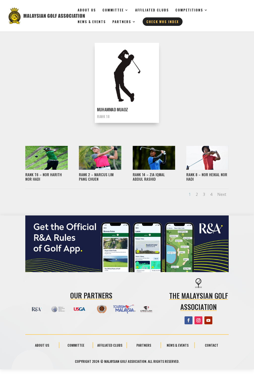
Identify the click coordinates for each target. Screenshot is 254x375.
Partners (121, 22)
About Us (87, 10)
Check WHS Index (162, 21)
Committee (113, 10)
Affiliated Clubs (152, 10)
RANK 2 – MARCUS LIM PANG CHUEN (96, 177)
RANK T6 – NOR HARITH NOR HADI (43, 177)
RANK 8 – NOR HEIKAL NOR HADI (206, 177)
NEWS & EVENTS (92, 22)
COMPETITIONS (189, 10)
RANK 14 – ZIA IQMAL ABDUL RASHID (149, 177)
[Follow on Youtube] (208, 320)
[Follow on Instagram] (198, 320)
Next (221, 194)
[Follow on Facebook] (188, 320)
